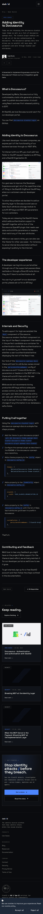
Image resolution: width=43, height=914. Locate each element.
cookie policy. (10, 906)
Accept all (19, 910)
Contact (5, 862)
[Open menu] (38, 4)
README (11, 450)
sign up (19, 570)
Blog (3, 12)
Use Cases (6, 836)
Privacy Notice (7, 869)
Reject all (35, 910)
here (4, 77)
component (12, 334)
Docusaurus (25, 94)
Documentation (7, 852)
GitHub (5, 123)
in (9, 63)
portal (5, 283)
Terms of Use (7, 872)
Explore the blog (11, 615)
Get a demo (21, 792)
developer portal (12, 115)
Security (5, 865)
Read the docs (21, 799)
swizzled (29, 331)
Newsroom (5, 849)
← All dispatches (33, 589)
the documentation (12, 576)
